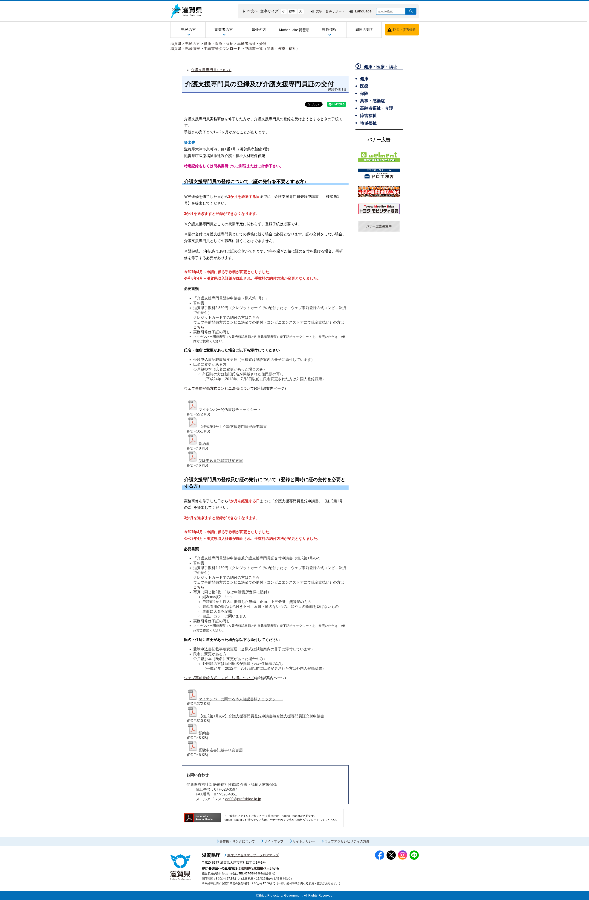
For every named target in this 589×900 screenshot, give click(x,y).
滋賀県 (175, 44)
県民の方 (192, 44)
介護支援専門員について (211, 70)
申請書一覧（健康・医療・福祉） (272, 48)
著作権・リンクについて (237, 841)
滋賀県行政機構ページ (257, 868)
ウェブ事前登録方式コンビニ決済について (219, 388)
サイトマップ (273, 841)
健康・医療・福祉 (218, 44)
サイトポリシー (304, 841)
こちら (254, 317)
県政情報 (192, 48)
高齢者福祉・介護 (252, 44)
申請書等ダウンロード (222, 48)
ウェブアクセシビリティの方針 (347, 841)
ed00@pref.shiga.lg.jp (243, 799)
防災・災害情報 (404, 30)
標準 (292, 11)
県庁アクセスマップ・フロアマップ (253, 855)
